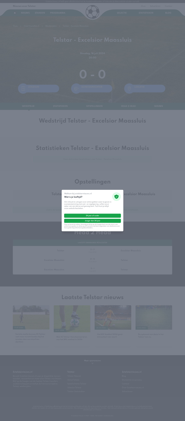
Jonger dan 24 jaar (92, 221)
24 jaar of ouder (92, 216)
